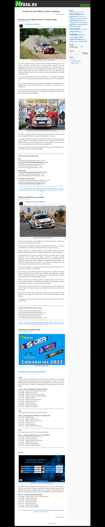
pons (80, 31)
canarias (46, 322)
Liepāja (60, 188)
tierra (35, 511)
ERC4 (35, 188)
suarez (81, 37)
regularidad (81, 35)
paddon (25, 190)
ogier (85, 29)
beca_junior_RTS (81, 16)
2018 (79, 12)
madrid (75, 26)
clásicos (72, 22)
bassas (31, 188)
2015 (74, 12)
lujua (71, 26)
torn (56, 190)
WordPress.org (74, 63)
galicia (72, 24)
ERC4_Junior (41, 188)
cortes (51, 322)
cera (28, 510)
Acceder (73, 59)
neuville (82, 29)
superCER (61, 510)
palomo (30, 190)
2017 (76, 12)
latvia (56, 188)
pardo (34, 190)
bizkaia (71, 18)
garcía (76, 24)
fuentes (47, 188)
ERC (58, 322)
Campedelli (40, 322)
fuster (85, 22)
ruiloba (71, 37)
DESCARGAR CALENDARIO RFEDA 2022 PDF (31, 372)
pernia (76, 31)
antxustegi (74, 14)
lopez (85, 24)
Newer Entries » (59, 14)
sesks (52, 190)
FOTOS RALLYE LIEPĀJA (32, 24)
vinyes (50, 324)
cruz (55, 322)
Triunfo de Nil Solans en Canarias (31, 197)
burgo (75, 18)
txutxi (84, 39)
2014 (70, 12)
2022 (26, 188)
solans (46, 324)
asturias (72, 16)
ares (82, 14)
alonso (82, 12)
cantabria (73, 20)
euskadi (80, 22)
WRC (85, 41)
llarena (20, 190)
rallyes (49, 190)
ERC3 (38, 510)
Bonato (35, 322)
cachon (79, 18)
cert (31, 510)
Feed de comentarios (76, 62)
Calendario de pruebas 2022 (29, 330)
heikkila (52, 188)
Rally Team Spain (41, 190)
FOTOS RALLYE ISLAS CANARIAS (35, 202)
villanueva (76, 41)
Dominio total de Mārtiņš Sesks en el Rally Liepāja (37, 19)
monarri (79, 26)
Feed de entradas (75, 60)
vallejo (71, 41)
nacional (50, 510)
